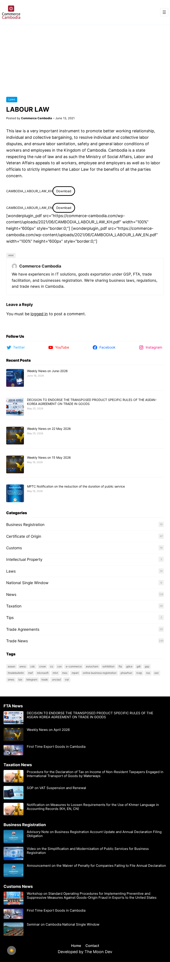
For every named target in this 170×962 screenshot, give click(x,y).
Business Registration (25, 524)
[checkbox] (11, 950)
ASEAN (11, 666)
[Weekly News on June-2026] (15, 378)
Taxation (13, 606)
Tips (10, 617)
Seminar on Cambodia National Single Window (63, 924)
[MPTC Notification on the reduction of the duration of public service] (15, 493)
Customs (14, 547)
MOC (65, 672)
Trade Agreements (22, 629)
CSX (59, 666)
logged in (39, 313)
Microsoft (42, 672)
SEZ (156, 672)
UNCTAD (56, 679)
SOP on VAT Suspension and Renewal (56, 788)
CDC (32, 666)
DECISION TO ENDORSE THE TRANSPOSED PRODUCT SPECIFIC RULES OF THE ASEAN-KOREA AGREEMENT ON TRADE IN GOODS (90, 715)
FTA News (13, 706)
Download (63, 191)
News (11, 594)
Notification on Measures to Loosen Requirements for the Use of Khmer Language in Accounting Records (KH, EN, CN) (93, 807)
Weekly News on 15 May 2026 (49, 457)
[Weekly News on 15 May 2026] (15, 465)
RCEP (139, 672)
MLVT (11, 255)
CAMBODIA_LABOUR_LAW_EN (29, 208)
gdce (129, 666)
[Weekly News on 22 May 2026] (15, 436)
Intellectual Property (24, 559)
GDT (139, 666)
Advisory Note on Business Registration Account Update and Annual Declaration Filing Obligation (94, 834)
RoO (148, 672)
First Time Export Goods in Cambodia (56, 747)
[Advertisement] (85, 58)
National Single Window (27, 582)
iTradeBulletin (16, 672)
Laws (11, 99)
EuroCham (92, 666)
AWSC (22, 666)
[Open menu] (164, 12)
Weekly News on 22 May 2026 (49, 428)
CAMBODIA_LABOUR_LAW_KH (29, 191)
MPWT (75, 672)
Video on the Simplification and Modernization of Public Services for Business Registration (88, 851)
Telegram (31, 679)
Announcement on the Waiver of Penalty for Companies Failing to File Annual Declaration (96, 866)
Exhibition (108, 666)
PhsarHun (126, 672)
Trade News (17, 641)
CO (51, 666)
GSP (147, 666)
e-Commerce (74, 666)
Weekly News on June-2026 (47, 371)
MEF (30, 672)
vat (67, 679)
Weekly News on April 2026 (48, 730)
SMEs (11, 679)
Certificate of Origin (23, 536)
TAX (20, 679)
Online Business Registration (99, 672)
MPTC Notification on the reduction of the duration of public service (76, 486)
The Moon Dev (98, 951)
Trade (44, 679)
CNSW (42, 666)
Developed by (71, 951)
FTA (120, 666)
